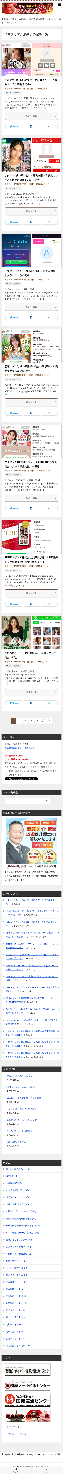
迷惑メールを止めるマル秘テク (22, 1087)
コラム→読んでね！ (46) (18, 1169)
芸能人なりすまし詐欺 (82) (19, 1239)
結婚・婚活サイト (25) (17, 1261)
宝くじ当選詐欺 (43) (15, 1317)
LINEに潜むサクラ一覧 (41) (19, 1204)
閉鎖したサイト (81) (15, 1331)
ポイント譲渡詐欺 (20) (17, 1268)
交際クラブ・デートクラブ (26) (21, 1211)
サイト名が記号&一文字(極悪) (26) (22, 1232)
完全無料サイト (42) (15, 1289)
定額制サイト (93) (14, 1324)
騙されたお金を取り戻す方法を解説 (24, 1098)
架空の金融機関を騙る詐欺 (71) (21, 1218)
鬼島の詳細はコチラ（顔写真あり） (22, 748)
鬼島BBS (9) (12, 1176)
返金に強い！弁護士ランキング (22, 1120)
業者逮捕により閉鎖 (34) (18, 1345)
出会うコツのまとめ (16, 1142)
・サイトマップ (12, 1427)
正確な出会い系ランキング (19, 1076)
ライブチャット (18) (15, 1310)
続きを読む (31, 116)
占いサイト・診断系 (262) (18, 1246)
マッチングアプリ (13, 93)
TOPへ (47, 1472)
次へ (44, 720)
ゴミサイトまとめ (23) (17, 1275)
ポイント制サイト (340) (17, 1197)
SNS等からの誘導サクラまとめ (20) (23, 1225)
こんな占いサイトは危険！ (19, 1131)
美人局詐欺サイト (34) (17, 1282)
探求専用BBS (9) (14, 1183)
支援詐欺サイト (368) (16, 1296)
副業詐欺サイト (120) (16, 1303)
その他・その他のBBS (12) (19, 1254)
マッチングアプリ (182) (17, 1190)
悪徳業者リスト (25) (15, 1338)
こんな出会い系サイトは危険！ (22, 1109)
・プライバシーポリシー (16, 1434)
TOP (22, 1454)
